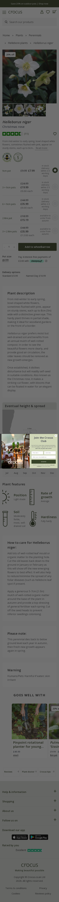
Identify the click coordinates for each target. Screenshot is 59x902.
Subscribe (43, 461)
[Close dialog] (55, 435)
